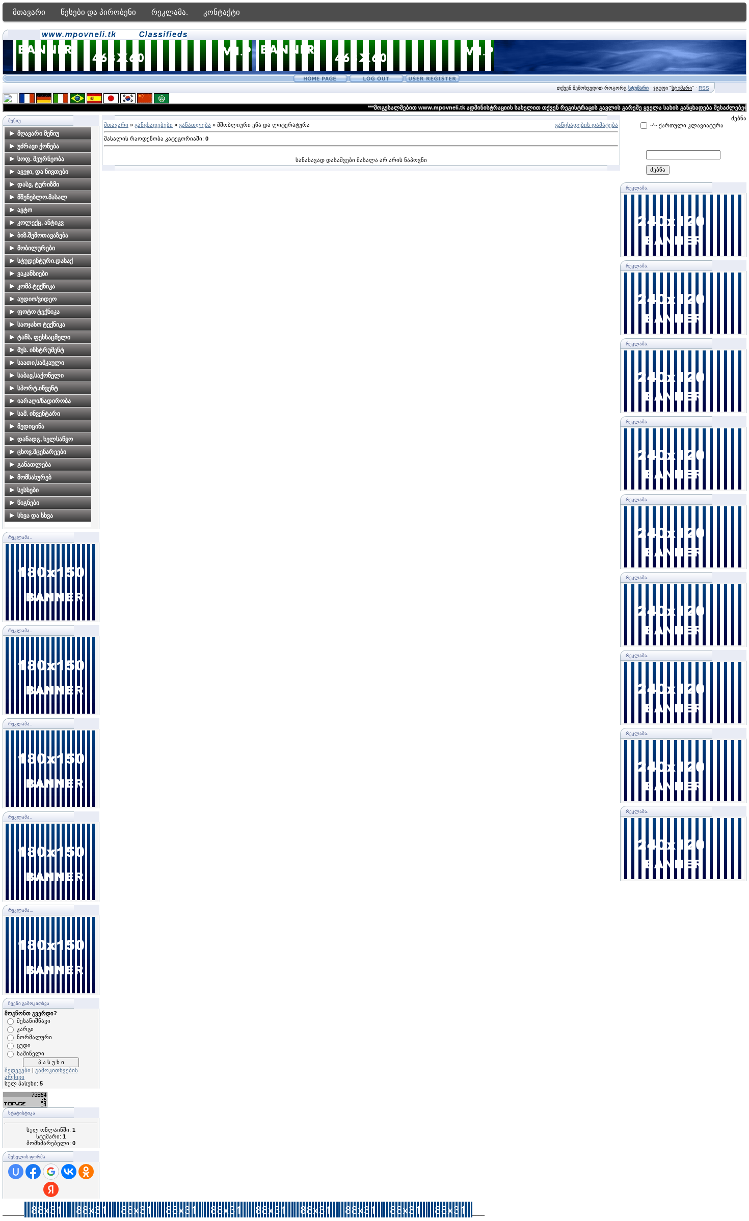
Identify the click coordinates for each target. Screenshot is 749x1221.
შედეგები (18, 1070)
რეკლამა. (169, 12)
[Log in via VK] (68, 1171)
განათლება (195, 125)
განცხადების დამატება (586, 125)
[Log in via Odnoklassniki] (86, 1171)
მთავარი (29, 12)
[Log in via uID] (15, 1171)
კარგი (25, 1029)
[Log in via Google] (51, 1171)
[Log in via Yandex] (51, 1189)
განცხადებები (154, 125)
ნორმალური (34, 1037)
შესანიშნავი (33, 1021)
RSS (704, 88)
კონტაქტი (221, 12)
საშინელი (30, 1053)
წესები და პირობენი (98, 12)
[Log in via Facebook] (33, 1171)
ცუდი (24, 1045)
